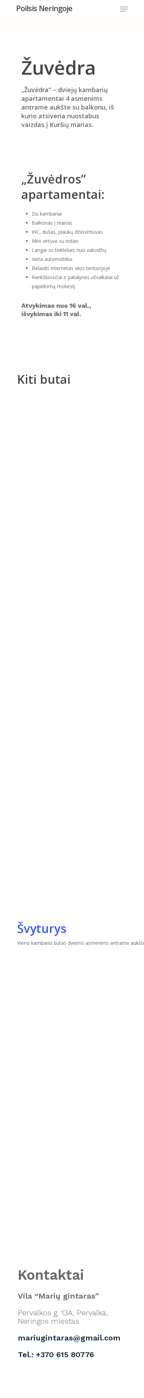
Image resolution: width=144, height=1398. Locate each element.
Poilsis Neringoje (44, 8)
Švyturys (41, 928)
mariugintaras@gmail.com (69, 1337)
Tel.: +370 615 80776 (56, 1354)
